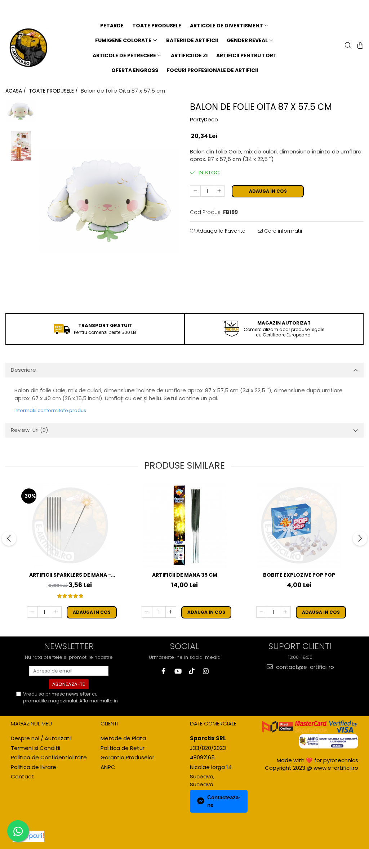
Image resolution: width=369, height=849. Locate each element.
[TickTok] (191, 671)
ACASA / (16, 90)
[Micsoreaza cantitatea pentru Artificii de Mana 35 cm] (147, 612)
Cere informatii (282, 230)
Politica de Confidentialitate (55, 707)
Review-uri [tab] (29, 430)
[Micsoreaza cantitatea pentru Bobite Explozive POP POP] (261, 612)
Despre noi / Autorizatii (41, 738)
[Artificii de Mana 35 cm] (184, 525)
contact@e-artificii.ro (304, 667)
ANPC (108, 767)
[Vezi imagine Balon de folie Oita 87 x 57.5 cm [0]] (21, 111)
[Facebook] (163, 671)
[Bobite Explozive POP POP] (299, 525)
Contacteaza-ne (223, 801)
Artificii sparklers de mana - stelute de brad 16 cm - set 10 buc (69, 575)
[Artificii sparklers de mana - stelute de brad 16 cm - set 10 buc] (70, 525)
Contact (22, 776)
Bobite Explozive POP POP (299, 574)
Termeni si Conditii (35, 748)
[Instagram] (205, 671)
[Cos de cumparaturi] (360, 46)
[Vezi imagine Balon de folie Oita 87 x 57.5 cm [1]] (21, 146)
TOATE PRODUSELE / (54, 90)
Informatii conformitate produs (50, 410)
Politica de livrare (33, 767)
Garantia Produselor (127, 757)
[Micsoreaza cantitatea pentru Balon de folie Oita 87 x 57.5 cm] (195, 191)
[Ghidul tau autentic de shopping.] (28, 836)
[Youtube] (177, 671)
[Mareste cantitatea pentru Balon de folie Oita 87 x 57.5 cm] (219, 191)
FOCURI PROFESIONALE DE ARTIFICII (212, 70)
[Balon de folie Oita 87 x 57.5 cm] (109, 200)
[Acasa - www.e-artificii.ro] (28, 48)
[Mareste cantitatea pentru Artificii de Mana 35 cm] (170, 612)
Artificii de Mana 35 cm (184, 574)
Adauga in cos (268, 191)
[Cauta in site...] (347, 46)
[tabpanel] (109, 200)
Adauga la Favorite (220, 230)
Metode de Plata (123, 738)
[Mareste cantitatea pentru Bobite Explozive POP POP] (285, 612)
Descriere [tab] (23, 370)
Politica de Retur (123, 748)
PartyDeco (204, 119)
